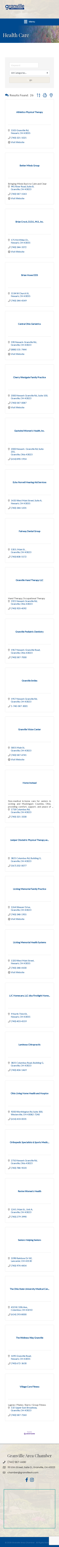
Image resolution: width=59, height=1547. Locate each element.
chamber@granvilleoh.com (22, 1472)
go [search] (31, 79)
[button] (6, 95)
